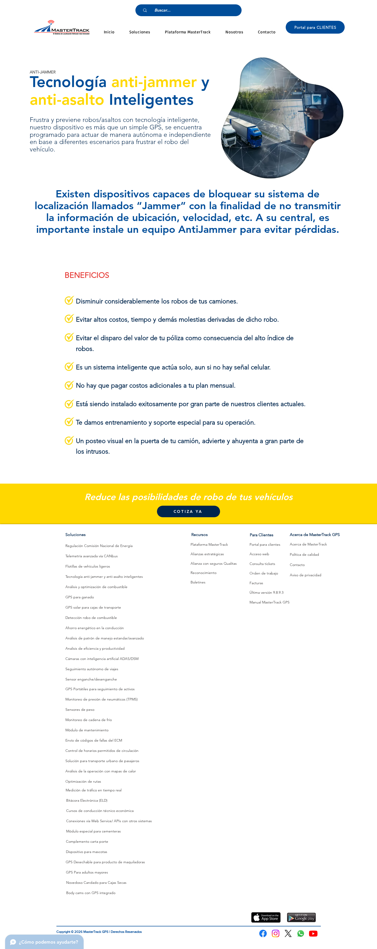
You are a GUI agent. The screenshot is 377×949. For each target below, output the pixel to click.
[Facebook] (263, 933)
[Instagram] (276, 933)
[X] (288, 933)
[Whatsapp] (301, 933)
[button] (139, 32)
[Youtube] (313, 933)
